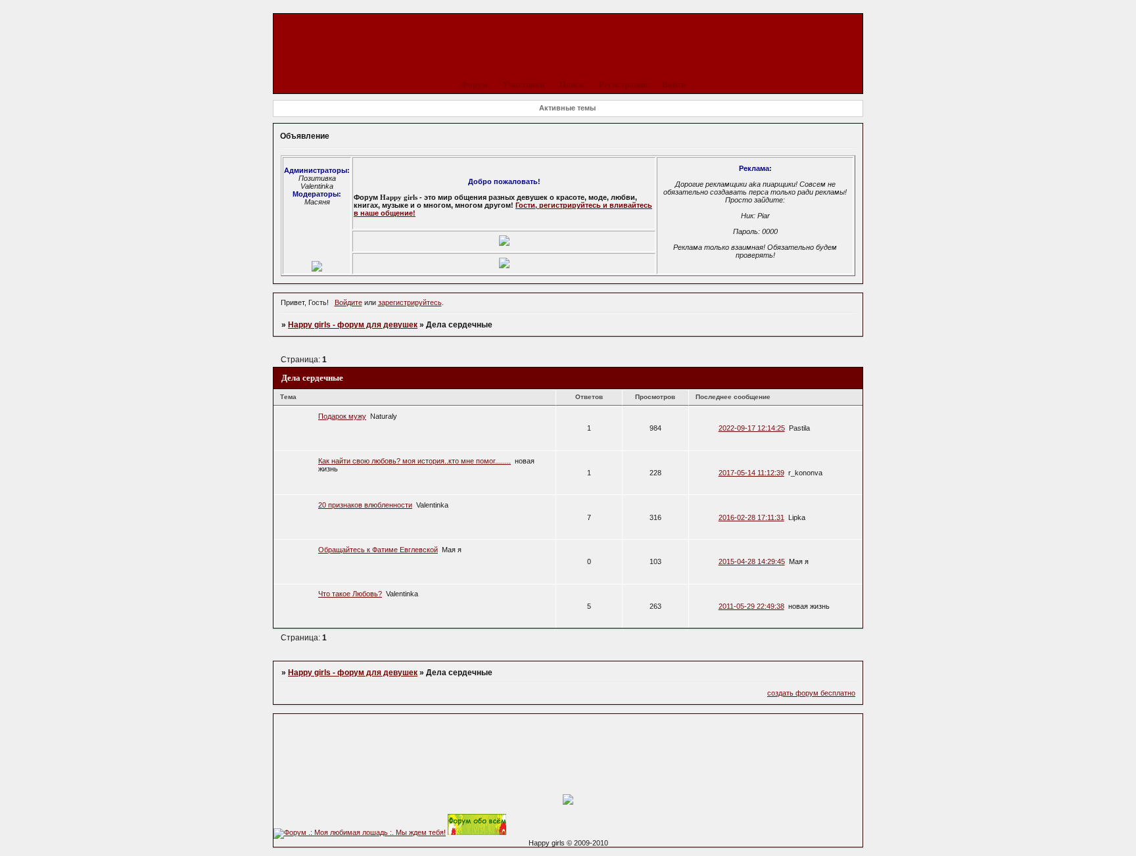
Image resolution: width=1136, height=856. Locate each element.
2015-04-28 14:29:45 (752, 561)
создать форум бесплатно (811, 693)
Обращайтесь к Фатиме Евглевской (378, 550)
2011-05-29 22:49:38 (751, 606)
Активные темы (567, 108)
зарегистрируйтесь (410, 302)
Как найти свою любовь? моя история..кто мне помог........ (414, 461)
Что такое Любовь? (350, 594)
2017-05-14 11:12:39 (751, 473)
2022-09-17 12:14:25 (752, 428)
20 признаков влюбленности (365, 505)
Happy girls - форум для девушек (352, 324)
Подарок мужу (342, 416)
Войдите (348, 302)
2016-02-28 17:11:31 (751, 517)
